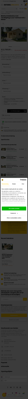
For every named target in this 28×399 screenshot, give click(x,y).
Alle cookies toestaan (14, 208)
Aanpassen (13, 213)
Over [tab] (23, 183)
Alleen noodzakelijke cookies (14, 217)
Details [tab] (14, 183)
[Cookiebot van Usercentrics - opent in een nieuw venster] (20, 180)
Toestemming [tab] (5, 183)
